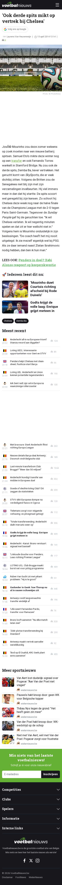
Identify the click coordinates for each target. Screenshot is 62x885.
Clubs (6, 799)
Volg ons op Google (17, 29)
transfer (16, 160)
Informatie (10, 818)
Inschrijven (50, 774)
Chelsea (8, 321)
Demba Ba (22, 321)
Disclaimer (7, 877)
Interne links (12, 828)
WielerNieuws (36, 877)
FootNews (21, 877)
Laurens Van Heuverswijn (19, 36)
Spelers (7, 809)
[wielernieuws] (31, 840)
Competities (11, 790)
